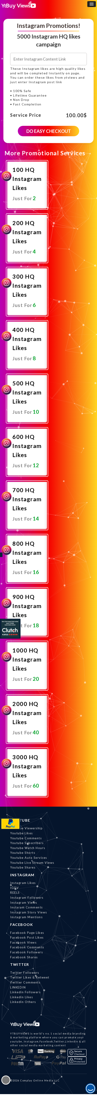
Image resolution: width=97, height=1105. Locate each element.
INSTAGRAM (22, 875)
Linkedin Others (23, 1002)
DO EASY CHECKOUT (48, 131)
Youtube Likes (21, 833)
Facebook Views (23, 942)
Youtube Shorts (22, 852)
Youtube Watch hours (27, 848)
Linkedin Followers (25, 992)
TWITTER (19, 964)
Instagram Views (23, 902)
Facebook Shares (24, 957)
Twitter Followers (24, 972)
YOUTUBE (20, 820)
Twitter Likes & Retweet (29, 977)
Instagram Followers (27, 897)
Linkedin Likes (21, 997)
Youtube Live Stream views (32, 862)
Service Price (25, 115)
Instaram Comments (26, 907)
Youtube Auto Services (28, 857)
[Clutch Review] (10, 629)
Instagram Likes (23, 883)
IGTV (14, 888)
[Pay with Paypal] (10, 824)
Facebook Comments (27, 947)
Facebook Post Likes (27, 937)
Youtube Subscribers (27, 843)
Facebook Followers (26, 952)
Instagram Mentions (26, 917)
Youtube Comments (26, 838)
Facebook (21, 924)
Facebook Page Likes (27, 933)
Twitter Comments (25, 982)
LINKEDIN (18, 987)
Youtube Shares (22, 867)
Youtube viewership (26, 828)
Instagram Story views (28, 912)
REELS (15, 892)
